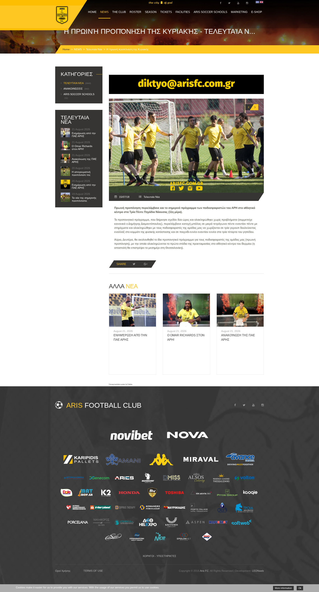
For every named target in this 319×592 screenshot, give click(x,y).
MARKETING (239, 11)
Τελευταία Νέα (94, 49)
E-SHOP (256, 11)
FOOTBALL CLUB (103, 405)
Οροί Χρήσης (63, 570)
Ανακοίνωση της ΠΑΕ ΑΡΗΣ (84, 160)
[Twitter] (134, 264)
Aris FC (204, 570)
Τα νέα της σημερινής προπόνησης (84, 199)
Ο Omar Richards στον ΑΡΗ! (82, 147)
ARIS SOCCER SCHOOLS (210, 11)
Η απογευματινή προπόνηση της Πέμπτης (81, 174)
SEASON (151, 11)
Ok (300, 588)
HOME (92, 11)
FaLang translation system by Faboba (120, 384)
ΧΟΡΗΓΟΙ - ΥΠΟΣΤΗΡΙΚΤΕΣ (159, 556)
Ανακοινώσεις (76, 88)
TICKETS (166, 11)
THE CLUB (119, 11)
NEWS (104, 11)
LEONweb (258, 570)
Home (66, 49)
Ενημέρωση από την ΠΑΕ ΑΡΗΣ (84, 135)
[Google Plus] (145, 264)
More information (283, 588)
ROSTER (135, 11)
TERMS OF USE (93, 570)
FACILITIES (183, 11)
